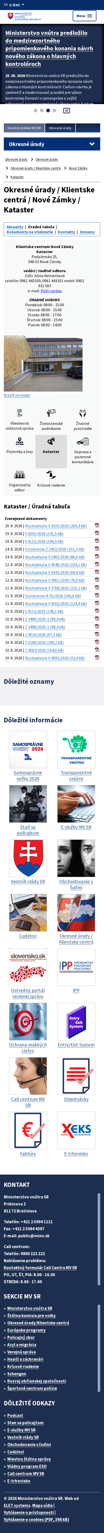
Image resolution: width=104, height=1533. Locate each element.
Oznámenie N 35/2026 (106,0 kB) (53, 595)
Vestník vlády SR (23, 1437)
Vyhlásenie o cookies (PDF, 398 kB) (36, 1519)
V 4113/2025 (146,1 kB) (44, 611)
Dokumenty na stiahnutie (30, 231)
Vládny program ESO (27, 1466)
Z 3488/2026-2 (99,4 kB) (45, 619)
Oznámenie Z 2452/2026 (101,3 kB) (54, 549)
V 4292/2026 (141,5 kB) (44, 533)
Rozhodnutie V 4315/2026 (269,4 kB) (56, 525)
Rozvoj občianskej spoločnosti (36, 1381)
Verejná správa (21, 1352)
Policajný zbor (21, 1337)
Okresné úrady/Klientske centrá (38, 1323)
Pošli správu (51, 290)
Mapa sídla (42, 1505)
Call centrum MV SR (25, 1473)
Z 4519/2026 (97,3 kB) (43, 634)
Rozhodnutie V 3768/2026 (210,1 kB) (56, 587)
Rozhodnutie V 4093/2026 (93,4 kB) (55, 657)
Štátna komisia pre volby (31, 1315)
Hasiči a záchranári (25, 1359)
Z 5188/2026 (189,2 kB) (44, 642)
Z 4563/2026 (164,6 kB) (44, 650)
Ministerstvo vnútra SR (29, 1308)
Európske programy (26, 1330)
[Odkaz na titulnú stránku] (25, 15)
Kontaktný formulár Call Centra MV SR (40, 1267)
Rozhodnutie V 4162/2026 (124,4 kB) (56, 603)
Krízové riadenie (23, 1366)
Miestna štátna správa (29, 1459)
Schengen (16, 1373)
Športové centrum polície (32, 1388)
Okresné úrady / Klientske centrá (36, 168)
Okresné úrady (60, 128)
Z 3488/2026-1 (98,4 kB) (45, 626)
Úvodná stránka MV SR (24, 128)
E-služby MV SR (21, 1430)
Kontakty (66, 231)
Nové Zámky (78, 168)
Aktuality (15, 226)
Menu (84, 16)
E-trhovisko (18, 1481)
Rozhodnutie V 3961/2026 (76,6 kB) (55, 580)
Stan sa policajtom (25, 1422)
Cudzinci (15, 1451)
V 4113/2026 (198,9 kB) (44, 541)
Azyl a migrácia (21, 1344)
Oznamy (87, 231)
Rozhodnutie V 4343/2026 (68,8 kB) (55, 572)
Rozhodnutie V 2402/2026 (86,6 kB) (55, 556)
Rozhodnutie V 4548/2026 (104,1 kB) (56, 564)
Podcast (15, 1415)
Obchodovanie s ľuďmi (29, 1444)
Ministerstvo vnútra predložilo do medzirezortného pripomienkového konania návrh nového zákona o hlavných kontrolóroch (49, 48)
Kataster (17, 177)
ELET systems (17, 1505)
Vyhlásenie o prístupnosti (29, 1512)
